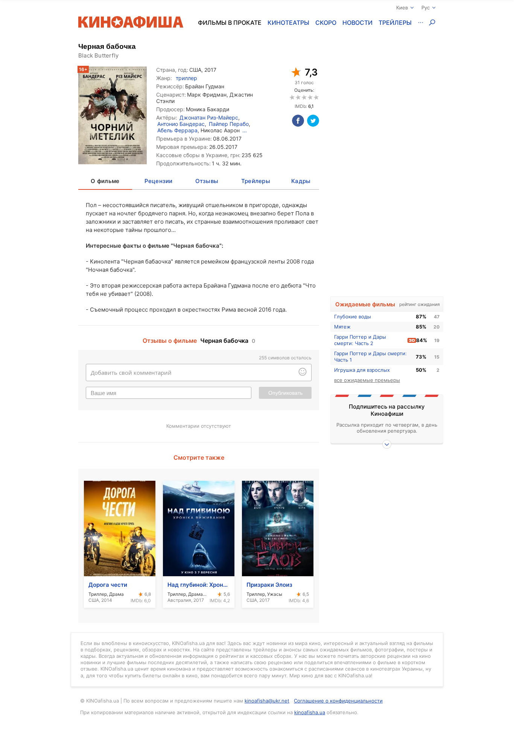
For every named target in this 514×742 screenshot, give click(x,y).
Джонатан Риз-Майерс (208, 117)
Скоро (325, 22)
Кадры (300, 181)
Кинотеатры (288, 22)
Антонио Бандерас (181, 124)
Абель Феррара (177, 130)
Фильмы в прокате (230, 22)
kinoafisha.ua (309, 712)
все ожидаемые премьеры (367, 380)
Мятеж (342, 327)
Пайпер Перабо (229, 124)
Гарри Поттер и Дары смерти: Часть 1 (370, 356)
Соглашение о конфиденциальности (338, 701)
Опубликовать (285, 393)
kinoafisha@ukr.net (267, 701)
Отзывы (207, 181)
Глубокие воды (352, 316)
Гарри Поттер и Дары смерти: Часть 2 (360, 340)
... (244, 130)
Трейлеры (395, 22)
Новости (357, 22)
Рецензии (158, 181)
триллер (186, 78)
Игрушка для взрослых (362, 370)
